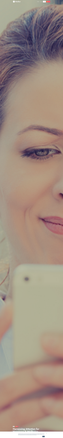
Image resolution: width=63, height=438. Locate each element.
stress (13, 426)
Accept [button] (43, 436)
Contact (44, 1)
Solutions (38, 1)
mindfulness (16, 426)
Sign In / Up (48, 1)
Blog (41, 1)
